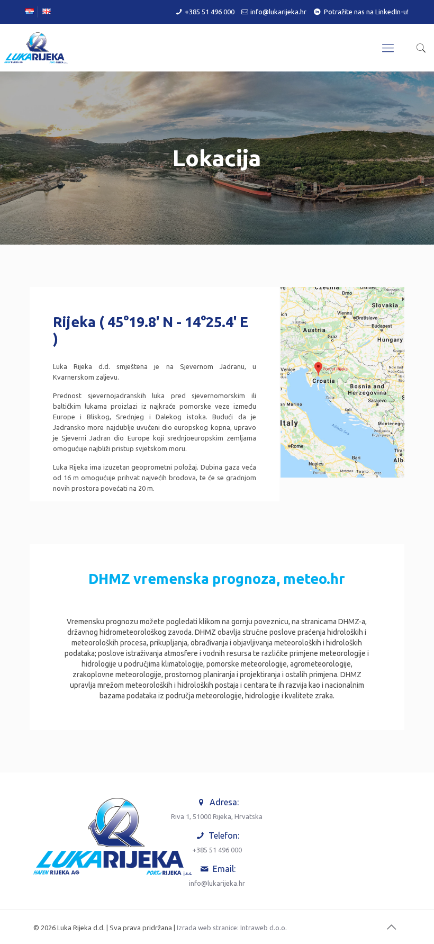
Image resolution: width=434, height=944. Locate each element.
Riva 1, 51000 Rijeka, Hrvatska (217, 816)
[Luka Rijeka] (36, 48)
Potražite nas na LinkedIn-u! (366, 11)
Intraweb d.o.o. (263, 927)
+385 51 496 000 (209, 11)
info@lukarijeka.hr (278, 11)
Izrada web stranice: (208, 927)
